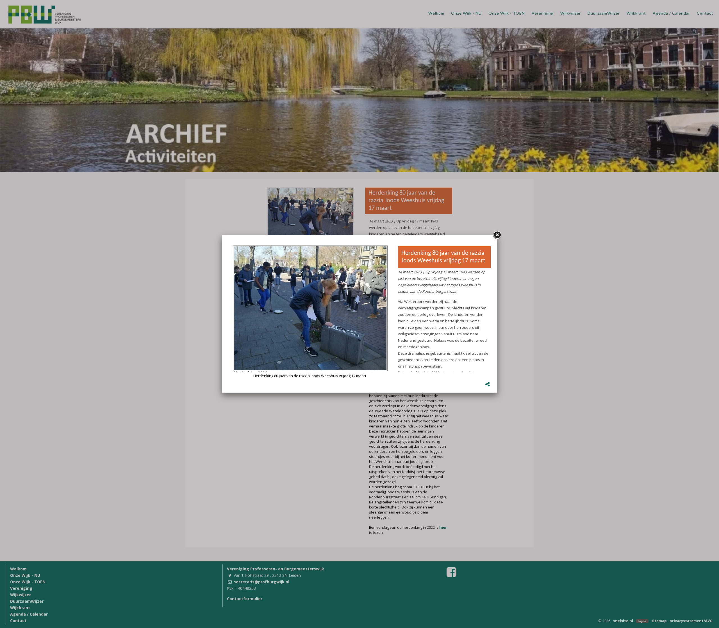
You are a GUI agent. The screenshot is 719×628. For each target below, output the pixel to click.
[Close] (497, 235)
